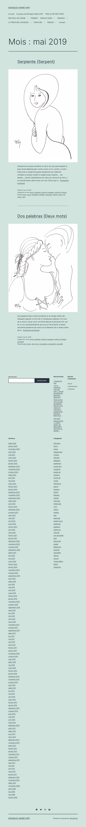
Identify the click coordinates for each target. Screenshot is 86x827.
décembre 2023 (14, 492)
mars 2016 (12, 668)
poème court (58, 521)
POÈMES (34, 18)
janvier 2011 (12, 774)
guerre (56, 486)
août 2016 (11, 659)
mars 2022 (12, 524)
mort (55, 507)
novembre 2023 (14, 495)
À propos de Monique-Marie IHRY (29, 14)
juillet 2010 (12, 783)
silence (56, 556)
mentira (55, 195)
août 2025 (12, 452)
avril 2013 (11, 734)
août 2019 (11, 579)
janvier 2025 (12, 463)
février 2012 (12, 748)
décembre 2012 (13, 740)
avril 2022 (11, 521)
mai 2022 (11, 518)
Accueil (11, 14)
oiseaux (56, 512)
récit (55, 538)
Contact (62, 22)
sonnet (56, 558)
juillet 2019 (12, 581)
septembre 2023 (14, 498)
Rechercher (12, 377)
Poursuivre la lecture (31, 330)
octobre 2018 (13, 605)
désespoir (38, 192)
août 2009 (12, 789)
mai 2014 (11, 717)
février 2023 (12, 507)
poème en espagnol (47, 192)
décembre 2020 (14, 541)
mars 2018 (12, 622)
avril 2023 (11, 504)
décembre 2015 (13, 676)
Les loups (57, 418)
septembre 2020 (14, 550)
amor (24, 195)
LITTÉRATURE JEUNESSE (18, 22)
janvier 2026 (12, 446)
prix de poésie (58, 535)
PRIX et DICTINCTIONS (54, 14)
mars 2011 (12, 771)
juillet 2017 (12, 633)
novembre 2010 (13, 780)
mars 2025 (12, 458)
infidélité (42, 195)
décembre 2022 (14, 509)
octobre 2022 (13, 512)
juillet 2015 (12, 688)
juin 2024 (11, 478)
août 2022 (12, 515)
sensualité (20, 342)
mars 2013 (12, 737)
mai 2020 (11, 558)
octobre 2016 (13, 656)
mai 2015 (11, 694)
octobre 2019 (13, 573)
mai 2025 (11, 455)
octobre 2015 (13, 682)
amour (32, 192)
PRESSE (50, 22)
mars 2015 (12, 700)
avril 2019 (11, 590)
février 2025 (12, 461)
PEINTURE (38, 22)
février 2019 (12, 596)
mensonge (48, 195)
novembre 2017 (13, 625)
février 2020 (12, 564)
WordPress (74, 818)
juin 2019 (11, 584)
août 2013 (11, 728)
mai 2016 (11, 665)
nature (56, 509)
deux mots (35, 344)
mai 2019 (11, 587)
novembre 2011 (13, 754)
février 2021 (12, 535)
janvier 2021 (12, 538)
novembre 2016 (13, 653)
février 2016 (12, 671)
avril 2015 (11, 697)
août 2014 (12, 714)
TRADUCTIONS (46, 18)
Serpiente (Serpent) (36, 61)
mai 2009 (11, 795)
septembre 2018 (14, 607)
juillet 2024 (12, 475)
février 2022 (12, 527)
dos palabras (43, 344)
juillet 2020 (12, 553)
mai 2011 (11, 766)
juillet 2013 (12, 731)
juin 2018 (11, 613)
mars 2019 (12, 593)
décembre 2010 (13, 777)
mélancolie (57, 504)
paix (55, 515)
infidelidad (35, 195)
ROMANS (61, 18)
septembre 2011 (14, 760)
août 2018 (11, 610)
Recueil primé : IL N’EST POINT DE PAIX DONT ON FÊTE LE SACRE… (58, 426)
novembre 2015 (13, 679)
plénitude (37, 339)
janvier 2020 (12, 567)
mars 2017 (12, 645)
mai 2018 (11, 616)
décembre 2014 (13, 708)
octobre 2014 (13, 711)
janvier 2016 (12, 674)
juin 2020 (11, 556)
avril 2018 (11, 619)
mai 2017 (11, 639)
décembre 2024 (14, 466)
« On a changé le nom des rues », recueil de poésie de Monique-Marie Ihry (58, 391)
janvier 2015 (12, 705)
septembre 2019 (14, 576)
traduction (57, 567)
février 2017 (12, 648)
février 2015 (12, 702)
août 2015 (11, 685)
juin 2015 (11, 691)
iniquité (56, 498)
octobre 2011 (13, 757)
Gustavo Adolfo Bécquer (56, 492)
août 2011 (11, 763)
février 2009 (12, 797)
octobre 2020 (13, 547)
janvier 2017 (12, 651)
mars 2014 (12, 723)
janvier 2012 (12, 751)
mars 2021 (12, 533)
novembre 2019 (13, 570)
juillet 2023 (12, 501)
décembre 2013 (13, 725)
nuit (64, 195)
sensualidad (52, 344)
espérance (57, 463)
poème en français (61, 192)
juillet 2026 (12, 443)
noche (60, 195)
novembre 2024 (14, 469)
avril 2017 (11, 642)
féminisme (57, 484)
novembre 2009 (14, 786)
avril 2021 (11, 530)
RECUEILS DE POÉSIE (17, 18)
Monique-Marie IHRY (19, 7)
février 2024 (12, 486)
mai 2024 (11, 481)
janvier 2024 (12, 489)
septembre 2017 (14, 630)
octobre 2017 (13, 628)
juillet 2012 (12, 746)
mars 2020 (12, 561)
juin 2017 (11, 636)
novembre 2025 (14, 449)
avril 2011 (11, 769)
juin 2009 (11, 792)
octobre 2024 (13, 472)
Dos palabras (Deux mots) (42, 216)
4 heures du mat (58, 382)
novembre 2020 (14, 544)
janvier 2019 (12, 599)
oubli (23, 197)
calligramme (58, 452)
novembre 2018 (13, 602)
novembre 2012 (13, 743)
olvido (19, 197)
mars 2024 (12, 484)
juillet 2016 (12, 662)
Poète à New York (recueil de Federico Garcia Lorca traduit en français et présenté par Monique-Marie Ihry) (58, 407)
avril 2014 (11, 720)
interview (57, 501)
